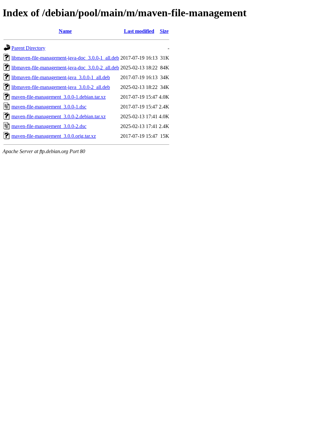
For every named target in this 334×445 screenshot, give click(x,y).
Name (65, 31)
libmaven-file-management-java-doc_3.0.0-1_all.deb (65, 58)
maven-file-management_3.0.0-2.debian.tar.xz (58, 116)
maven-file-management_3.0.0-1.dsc (48, 106)
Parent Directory (28, 48)
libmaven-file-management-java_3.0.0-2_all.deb (60, 87)
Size (164, 31)
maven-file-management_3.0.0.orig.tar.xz (53, 136)
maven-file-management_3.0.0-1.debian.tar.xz (58, 97)
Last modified (139, 31)
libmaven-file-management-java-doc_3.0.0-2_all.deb (65, 67)
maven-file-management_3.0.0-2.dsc (48, 126)
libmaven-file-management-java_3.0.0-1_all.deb (60, 77)
